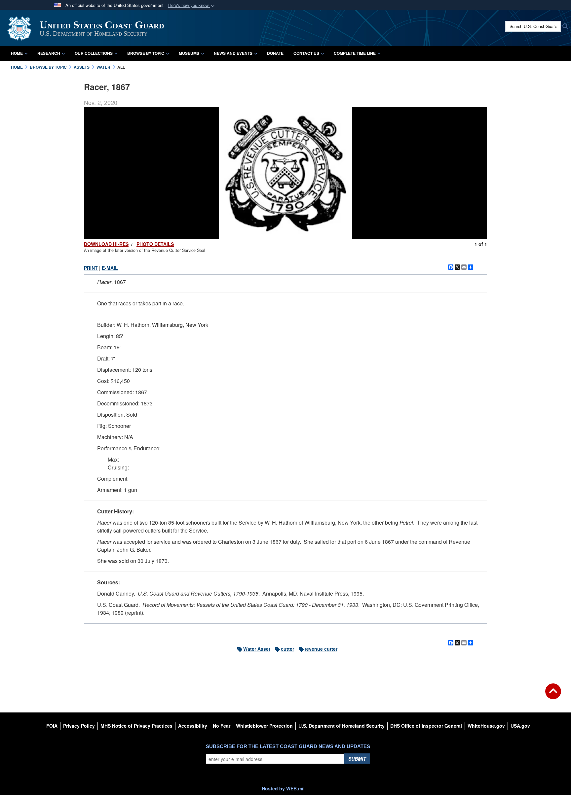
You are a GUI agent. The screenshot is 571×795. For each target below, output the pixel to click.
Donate (275, 53)
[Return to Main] (553, 695)
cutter (287, 648)
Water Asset (256, 648)
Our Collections (94, 53)
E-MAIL (110, 267)
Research (48, 53)
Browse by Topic (145, 53)
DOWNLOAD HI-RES (106, 244)
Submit (357, 758)
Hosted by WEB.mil (283, 788)
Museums (189, 53)
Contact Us (306, 53)
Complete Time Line (355, 53)
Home (17, 53)
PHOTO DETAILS (155, 244)
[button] (192, 5)
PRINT (91, 267)
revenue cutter (321, 648)
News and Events (233, 53)
